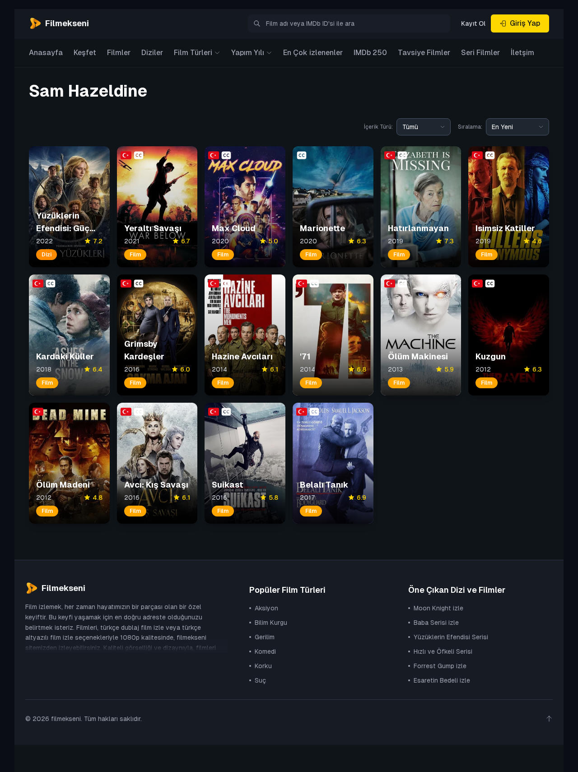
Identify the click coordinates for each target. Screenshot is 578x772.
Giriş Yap (525, 23)
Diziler (152, 52)
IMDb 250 (370, 52)
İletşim (522, 52)
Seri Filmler (480, 52)
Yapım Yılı (247, 52)
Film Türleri (193, 52)
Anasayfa (46, 52)
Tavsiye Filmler (424, 52)
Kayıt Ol (473, 23)
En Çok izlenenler (313, 52)
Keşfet (85, 52)
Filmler (119, 52)
